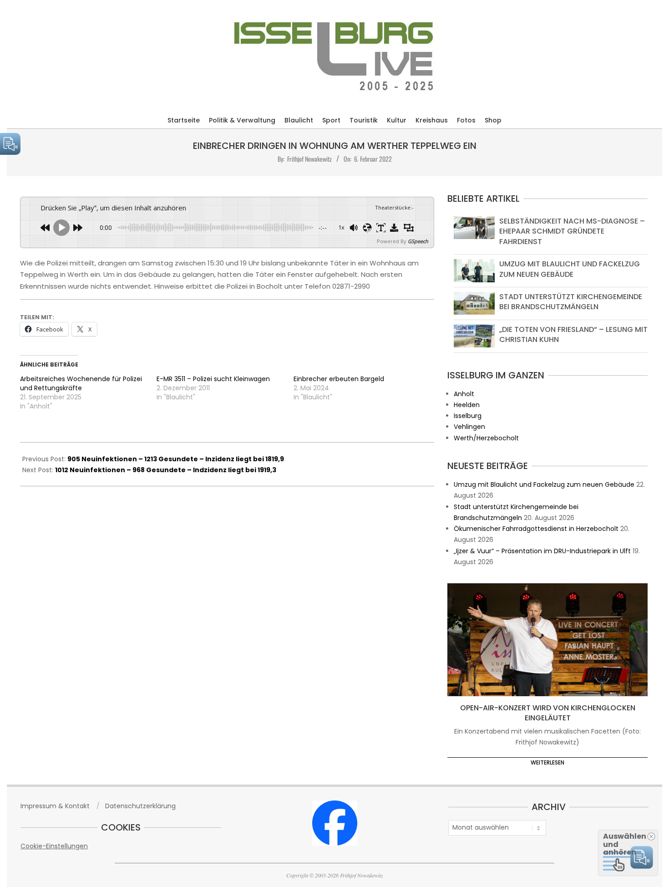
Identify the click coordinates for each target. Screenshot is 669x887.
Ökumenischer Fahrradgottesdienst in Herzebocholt (536, 528)
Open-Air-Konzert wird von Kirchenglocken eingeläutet (547, 713)
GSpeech (418, 241)
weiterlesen (547, 762)
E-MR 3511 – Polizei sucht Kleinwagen (213, 378)
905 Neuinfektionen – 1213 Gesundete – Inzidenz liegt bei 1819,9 (175, 459)
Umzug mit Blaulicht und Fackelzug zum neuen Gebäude (569, 269)
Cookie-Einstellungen (54, 846)
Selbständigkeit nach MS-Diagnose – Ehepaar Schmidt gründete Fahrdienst (572, 231)
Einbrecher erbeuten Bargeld (339, 378)
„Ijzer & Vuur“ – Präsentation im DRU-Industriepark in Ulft (542, 551)
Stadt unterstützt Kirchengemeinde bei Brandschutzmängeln (570, 301)
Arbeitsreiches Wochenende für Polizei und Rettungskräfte (81, 383)
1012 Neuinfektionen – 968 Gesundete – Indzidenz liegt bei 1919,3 (165, 469)
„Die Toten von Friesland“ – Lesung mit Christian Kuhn (573, 334)
